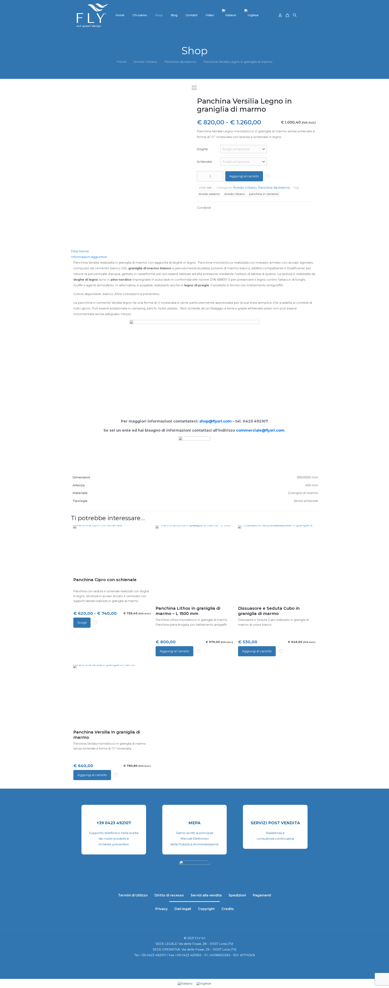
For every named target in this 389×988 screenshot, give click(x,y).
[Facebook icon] (188, 964)
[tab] (194, 251)
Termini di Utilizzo (133, 895)
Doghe (202, 149)
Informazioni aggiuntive (89, 257)
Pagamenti (262, 895)
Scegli (82, 622)
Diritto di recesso (169, 895)
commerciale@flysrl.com (260, 430)
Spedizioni (237, 895)
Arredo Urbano (145, 62)
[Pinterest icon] (200, 964)
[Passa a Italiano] (185, 983)
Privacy (161, 909)
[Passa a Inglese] (251, 15)
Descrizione (80, 251)
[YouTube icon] (192, 964)
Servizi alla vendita (206, 895)
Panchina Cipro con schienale (105, 579)
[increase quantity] (218, 176)
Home (122, 62)
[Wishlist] (145, 539)
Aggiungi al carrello (244, 176)
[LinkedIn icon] (196, 964)
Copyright (206, 909)
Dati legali (182, 909)
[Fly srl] (92, 15)
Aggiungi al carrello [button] (174, 651)
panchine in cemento (264, 194)
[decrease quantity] (201, 176)
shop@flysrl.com (215, 421)
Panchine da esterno (180, 62)
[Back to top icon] (369, 979)
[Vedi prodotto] (145, 531)
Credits (227, 909)
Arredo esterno (209, 194)
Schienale (204, 162)
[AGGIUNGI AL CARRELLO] (227, 531)
